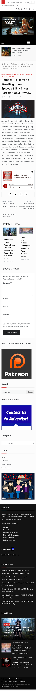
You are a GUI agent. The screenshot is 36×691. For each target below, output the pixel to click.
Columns (11, 679)
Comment (7, 283)
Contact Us (19, 679)
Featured (29, 74)
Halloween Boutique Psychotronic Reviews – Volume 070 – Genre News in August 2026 (18, 630)
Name (5, 298)
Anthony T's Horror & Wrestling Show (13, 74)
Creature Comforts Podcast (19, 657)
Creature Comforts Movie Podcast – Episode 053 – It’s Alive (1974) (22, 665)
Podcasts (11, 76)
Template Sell (14, 686)
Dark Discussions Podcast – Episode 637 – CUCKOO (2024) (26, 206)
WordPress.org (6, 468)
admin (5, 97)
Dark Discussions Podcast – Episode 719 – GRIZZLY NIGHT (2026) (22, 50)
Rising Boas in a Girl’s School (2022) (9, 215)
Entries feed (5, 461)
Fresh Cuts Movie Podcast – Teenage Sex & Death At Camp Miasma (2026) (22, 650)
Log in (3, 457)
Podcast (4, 76)
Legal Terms (23, 681)
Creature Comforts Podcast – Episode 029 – (9, 206)
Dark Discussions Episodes (10, 681)
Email (5, 306)
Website (6, 314)
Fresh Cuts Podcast (22, 643)
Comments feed (7, 464)
